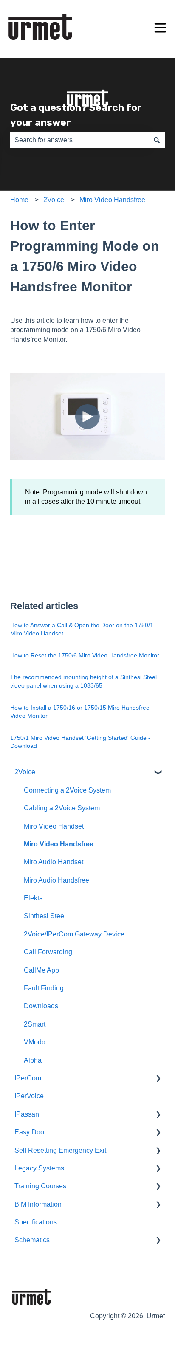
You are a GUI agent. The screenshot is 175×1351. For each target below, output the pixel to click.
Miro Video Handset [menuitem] (54, 826)
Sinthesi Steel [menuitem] (45, 915)
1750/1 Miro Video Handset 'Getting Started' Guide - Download (80, 742)
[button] (158, 772)
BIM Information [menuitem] (38, 1204)
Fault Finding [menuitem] (44, 988)
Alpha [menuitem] (33, 1060)
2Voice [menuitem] (24, 772)
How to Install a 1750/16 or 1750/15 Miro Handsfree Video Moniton (80, 711)
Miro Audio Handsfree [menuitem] (56, 880)
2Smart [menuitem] (34, 1024)
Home (19, 199)
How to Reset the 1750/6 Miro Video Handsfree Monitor (84, 655)
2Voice (53, 199)
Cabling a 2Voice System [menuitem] (62, 808)
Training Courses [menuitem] (40, 1186)
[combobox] (79, 140)
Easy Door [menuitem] (30, 1132)
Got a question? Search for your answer (76, 115)
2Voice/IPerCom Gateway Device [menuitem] (74, 934)
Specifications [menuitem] (35, 1222)
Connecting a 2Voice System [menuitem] (67, 790)
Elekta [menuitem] (33, 898)
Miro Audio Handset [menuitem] (53, 862)
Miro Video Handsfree (112, 199)
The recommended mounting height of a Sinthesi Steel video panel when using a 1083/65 (83, 681)
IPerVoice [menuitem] (29, 1096)
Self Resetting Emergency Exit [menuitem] (60, 1150)
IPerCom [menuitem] (27, 1078)
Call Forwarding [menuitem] (48, 952)
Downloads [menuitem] (41, 1006)
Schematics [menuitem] (32, 1240)
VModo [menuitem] (34, 1042)
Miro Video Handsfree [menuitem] (58, 844)
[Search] (157, 140)
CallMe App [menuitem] (41, 970)
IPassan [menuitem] (26, 1114)
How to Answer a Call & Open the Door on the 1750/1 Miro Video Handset (81, 629)
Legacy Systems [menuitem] (39, 1168)
